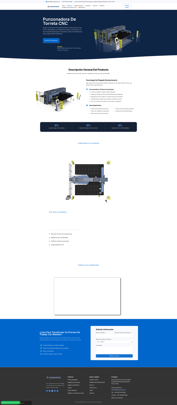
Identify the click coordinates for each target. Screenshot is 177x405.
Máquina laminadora (73, 385)
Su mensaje (99, 345)
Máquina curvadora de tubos (76, 393)
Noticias (92, 393)
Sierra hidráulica (72, 390)
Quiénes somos (94, 379)
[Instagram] (55, 391)
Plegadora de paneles (74, 382)
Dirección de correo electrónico (123, 332)
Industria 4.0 (93, 387)
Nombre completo (100, 332)
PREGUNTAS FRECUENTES (97, 382)
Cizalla (69, 387)
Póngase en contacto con (69, 7)
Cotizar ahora (127, 6)
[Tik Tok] (57, 391)
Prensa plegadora (73, 379)
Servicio (92, 385)
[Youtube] (52, 391)
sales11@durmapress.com (53, 1)
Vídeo (91, 390)
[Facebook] (47, 391)
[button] (72, 5)
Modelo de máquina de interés (103, 339)
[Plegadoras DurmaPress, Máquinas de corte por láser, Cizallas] (53, 6)
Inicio (63, 5)
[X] (50, 391)
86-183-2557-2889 (67, 1)
